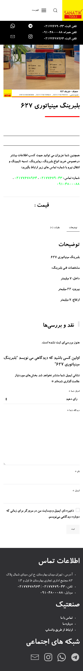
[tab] (57, 228)
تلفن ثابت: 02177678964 (60, 39)
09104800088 (68, 184)
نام (77, 471)
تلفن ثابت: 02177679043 (60, 26)
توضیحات (73, 228)
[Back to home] (72, 10)
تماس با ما (66, 618)
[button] (55, 10)
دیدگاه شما (73, 410)
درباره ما (67, 624)
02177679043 (50, 178)
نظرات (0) (55, 228)
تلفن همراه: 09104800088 (59, 32)
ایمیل (76, 491)
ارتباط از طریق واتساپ (59, 630)
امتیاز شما (74, 391)
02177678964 (25, 178)
